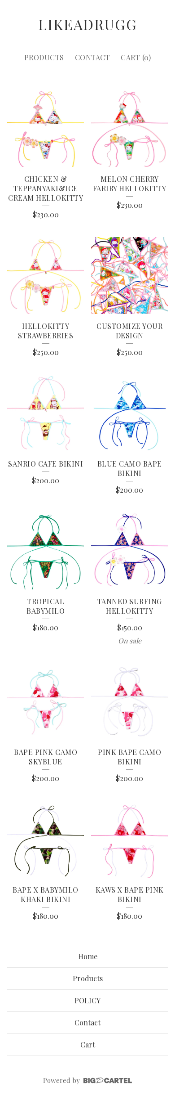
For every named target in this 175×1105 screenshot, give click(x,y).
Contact (92, 57)
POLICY (87, 1000)
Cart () (136, 57)
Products (44, 57)
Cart (87, 1044)
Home (87, 956)
